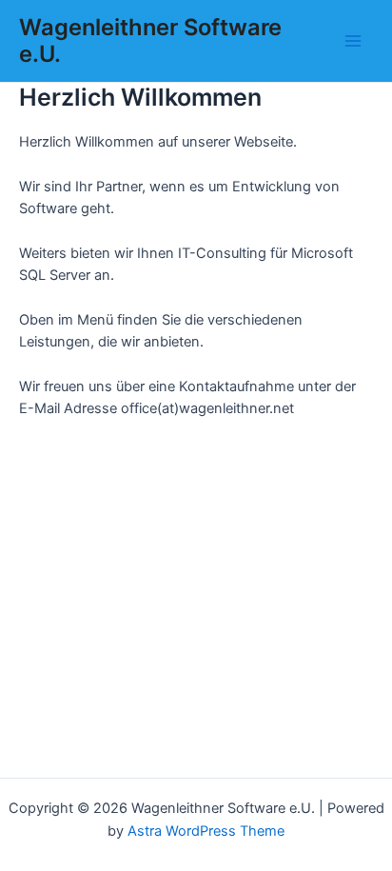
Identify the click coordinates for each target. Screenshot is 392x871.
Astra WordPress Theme (205, 831)
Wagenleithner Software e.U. (150, 40)
